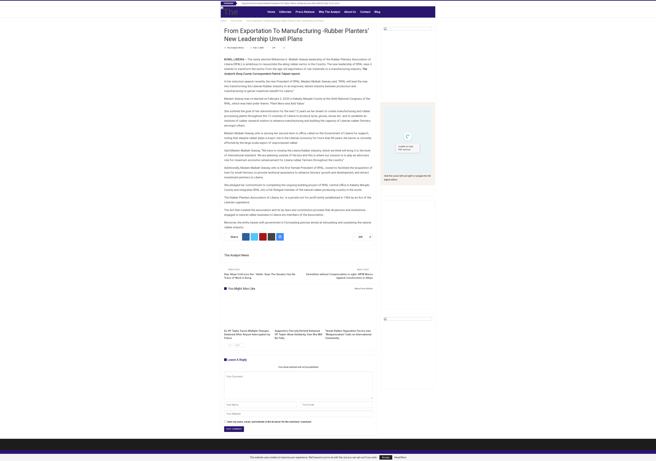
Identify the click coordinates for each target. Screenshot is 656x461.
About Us (350, 12)
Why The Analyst (329, 12)
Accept (386, 457)
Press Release (305, 12)
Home (271, 12)
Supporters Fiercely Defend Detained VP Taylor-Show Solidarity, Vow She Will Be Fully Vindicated (289, 3)
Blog (377, 12)
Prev (230, 345)
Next (238, 345)
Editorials (285, 12)
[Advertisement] (408, 255)
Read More (400, 457)
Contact (365, 12)
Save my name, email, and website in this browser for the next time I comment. (269, 421)
